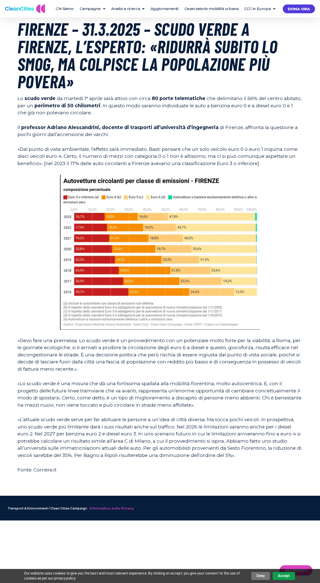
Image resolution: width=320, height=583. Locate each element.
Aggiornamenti (164, 8)
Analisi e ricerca (125, 8)
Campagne (90, 8)
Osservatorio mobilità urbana (211, 8)
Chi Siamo (65, 8)
